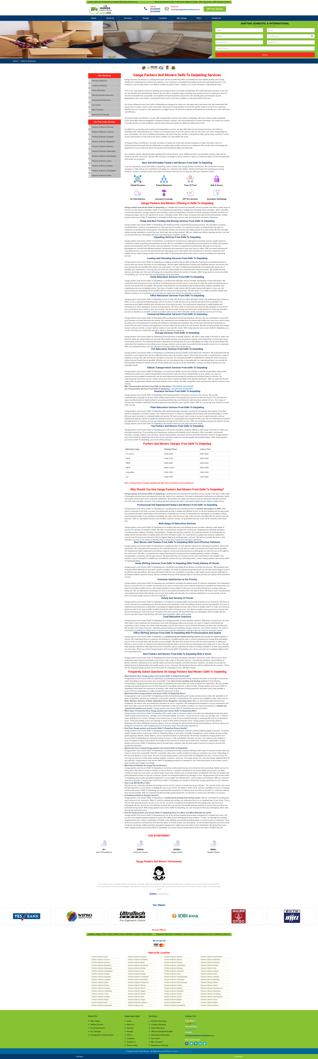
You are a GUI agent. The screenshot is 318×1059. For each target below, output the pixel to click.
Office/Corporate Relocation (103, 95)
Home (93, 18)
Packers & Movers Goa (135, 1005)
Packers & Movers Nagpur (137, 991)
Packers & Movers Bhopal (173, 999)
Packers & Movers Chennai (102, 127)
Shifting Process (96, 1024)
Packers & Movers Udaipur (210, 971)
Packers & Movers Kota (208, 968)
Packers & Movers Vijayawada (102, 1005)
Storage (145, 18)
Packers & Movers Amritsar (173, 988)
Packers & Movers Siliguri (136, 999)
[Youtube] (204, 1043)
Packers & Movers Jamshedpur (174, 965)
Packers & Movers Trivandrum (174, 979)
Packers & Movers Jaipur (102, 161)
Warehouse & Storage (100, 115)
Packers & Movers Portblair (101, 997)
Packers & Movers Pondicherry (138, 982)
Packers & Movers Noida (101, 175)
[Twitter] (191, 1043)
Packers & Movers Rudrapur (210, 962)
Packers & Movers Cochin (173, 997)
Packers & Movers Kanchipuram (211, 988)
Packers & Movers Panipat (173, 962)
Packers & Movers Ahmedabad (104, 156)
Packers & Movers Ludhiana (137, 1002)
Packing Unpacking (99, 81)
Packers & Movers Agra (99, 1002)
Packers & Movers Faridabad (138, 959)
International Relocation (101, 100)
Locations (163, 18)
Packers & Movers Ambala (137, 974)
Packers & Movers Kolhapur (173, 968)
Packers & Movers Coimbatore (102, 991)
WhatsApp (239, 1057)
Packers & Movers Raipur (100, 999)
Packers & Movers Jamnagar (174, 971)
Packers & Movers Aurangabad (174, 1005)
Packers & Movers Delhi (100, 957)
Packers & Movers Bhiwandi (210, 979)
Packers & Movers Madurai (173, 957)
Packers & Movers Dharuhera (211, 991)
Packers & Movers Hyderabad (103, 151)
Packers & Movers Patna (209, 974)
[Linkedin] (200, 1043)
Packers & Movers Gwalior (210, 965)
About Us (110, 18)
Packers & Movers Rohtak (136, 968)
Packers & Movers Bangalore (103, 142)
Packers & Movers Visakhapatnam (175, 977)
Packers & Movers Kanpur (100, 985)
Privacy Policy (132, 1045)
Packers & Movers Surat (172, 974)
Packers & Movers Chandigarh (104, 171)
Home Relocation (98, 90)
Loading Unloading (99, 85)
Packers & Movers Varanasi (101, 988)
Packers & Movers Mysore (173, 959)
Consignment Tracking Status (102, 1035)
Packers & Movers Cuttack (173, 985)
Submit (265, 55)
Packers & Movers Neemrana (138, 979)
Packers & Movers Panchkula (210, 994)
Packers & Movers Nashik (136, 994)
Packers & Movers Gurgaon (103, 137)
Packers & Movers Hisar (136, 971)
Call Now (79, 1057)
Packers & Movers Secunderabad (175, 982)
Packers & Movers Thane (209, 999)
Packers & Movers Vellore (209, 985)
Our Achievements (97, 1028)
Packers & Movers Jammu (173, 994)
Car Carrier (96, 105)
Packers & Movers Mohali (209, 982)
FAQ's (199, 18)
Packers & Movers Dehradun (101, 977)
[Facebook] (186, 1043)
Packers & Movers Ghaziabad (138, 965)
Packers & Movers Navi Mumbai (211, 997)
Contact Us (216, 18)
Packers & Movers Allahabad (210, 959)
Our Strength (95, 1031)
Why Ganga (181, 18)
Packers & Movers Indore (172, 1002)
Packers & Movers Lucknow (103, 132)
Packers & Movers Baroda (209, 1005)
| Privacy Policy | (185, 1051)
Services (127, 18)
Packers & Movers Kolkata (102, 166)
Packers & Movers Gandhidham (211, 957)
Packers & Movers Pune (136, 997)
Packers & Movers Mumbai (102, 146)
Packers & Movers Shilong (137, 985)
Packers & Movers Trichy (100, 994)
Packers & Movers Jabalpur (210, 977)
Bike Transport (97, 110)
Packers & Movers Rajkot (209, 1002)
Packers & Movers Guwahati (173, 991)
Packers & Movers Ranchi (136, 988)
